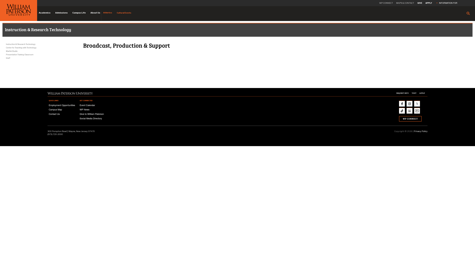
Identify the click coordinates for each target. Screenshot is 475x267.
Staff (8, 58)
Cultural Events (124, 13)
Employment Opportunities (62, 105)
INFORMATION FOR (448, 2)
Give (419, 3)
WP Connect (410, 118)
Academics (44, 12)
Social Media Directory (91, 118)
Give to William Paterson (92, 113)
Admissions (61, 12)
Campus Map (55, 109)
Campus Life (79, 12)
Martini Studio (12, 51)
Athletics (107, 13)
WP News (84, 109)
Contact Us (54, 113)
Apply (428, 3)
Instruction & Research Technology (21, 44)
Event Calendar (87, 105)
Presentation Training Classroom (19, 55)
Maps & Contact (405, 3)
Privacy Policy (421, 131)
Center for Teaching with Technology (21, 48)
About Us (95, 12)
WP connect (386, 3)
